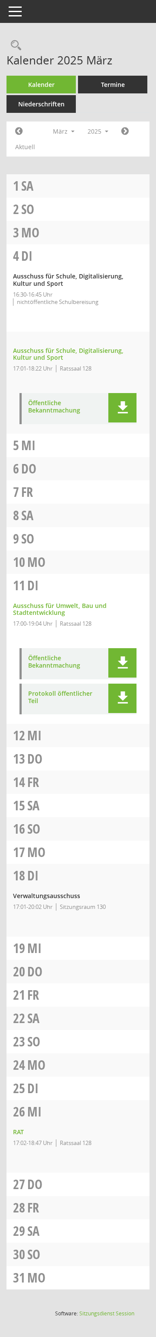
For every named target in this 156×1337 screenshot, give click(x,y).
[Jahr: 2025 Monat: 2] (19, 131)
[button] (122, 407)
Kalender (41, 84)
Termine (113, 84)
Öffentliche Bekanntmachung (54, 407)
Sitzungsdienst (106, 1313)
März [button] (61, 131)
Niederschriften (41, 104)
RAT (18, 1132)
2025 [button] (95, 131)
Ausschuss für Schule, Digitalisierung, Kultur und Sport (68, 354)
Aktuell (25, 147)
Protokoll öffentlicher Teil (60, 697)
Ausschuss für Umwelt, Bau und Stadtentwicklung (60, 609)
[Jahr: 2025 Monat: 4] (125, 131)
